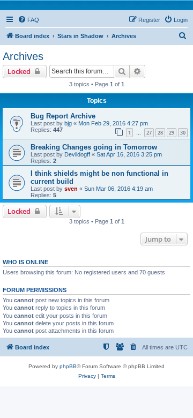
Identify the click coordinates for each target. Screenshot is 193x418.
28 (160, 132)
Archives (23, 56)
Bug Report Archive (63, 116)
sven (71, 188)
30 (182, 132)
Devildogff (77, 154)
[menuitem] (28, 19)
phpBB (68, 366)
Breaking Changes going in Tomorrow (94, 147)
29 (171, 132)
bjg (68, 123)
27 (149, 132)
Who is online (25, 262)
